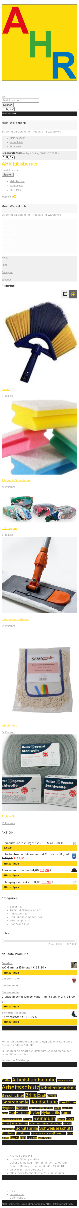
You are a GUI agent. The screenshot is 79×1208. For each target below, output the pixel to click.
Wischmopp (9, 725)
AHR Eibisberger (20, 164)
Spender (59, 1133)
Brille (31, 1095)
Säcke (14, 1137)
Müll (12, 1112)
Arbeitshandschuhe (34, 1079)
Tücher (32, 1137)
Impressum (17, 1194)
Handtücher (67, 1102)
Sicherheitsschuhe (14, 1012)
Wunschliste (16, 142)
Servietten (23, 1133)
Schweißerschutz (56, 1128)
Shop (4, 229)
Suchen (7, 104)
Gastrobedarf (10, 985)
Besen (6, 389)
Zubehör (7, 963)
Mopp (5, 1113)
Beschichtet (13, 1095)
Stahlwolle (9, 816)
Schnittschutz (19, 1123)
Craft (41, 1095)
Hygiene (6, 238)
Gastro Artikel (11, 978)
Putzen (27, 1119)
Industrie (22, 1108)
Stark (70, 1133)
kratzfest (67, 1108)
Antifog (6, 1080)
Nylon (35, 1113)
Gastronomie (9, 246)
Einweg (52, 1095)
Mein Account (17, 138)
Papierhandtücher (12, 1119)
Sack (70, 1119)
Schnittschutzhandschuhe (45, 1123)
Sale (4, 251)
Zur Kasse (15, 146)
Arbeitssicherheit (58, 1087)
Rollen (61, 1119)
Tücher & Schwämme (16, 480)
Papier (66, 1112)
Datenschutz (18, 1197)
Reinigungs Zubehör (15, 619)
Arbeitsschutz (9, 234)
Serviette (8, 1133)
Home (5, 221)
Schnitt (6, 1123)
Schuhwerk (8, 1129)
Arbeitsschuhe (65, 1080)
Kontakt (6, 225)
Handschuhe (44, 1101)
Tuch (23, 1137)
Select (8, 848)
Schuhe (67, 1123)
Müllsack (22, 1112)
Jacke (57, 1108)
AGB (12, 1190)
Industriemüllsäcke (41, 1108)
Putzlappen (9, 528)
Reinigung (7, 242)
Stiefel (5, 1138)
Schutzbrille (26, 1128)
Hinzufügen (11, 863)
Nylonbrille (50, 1113)
